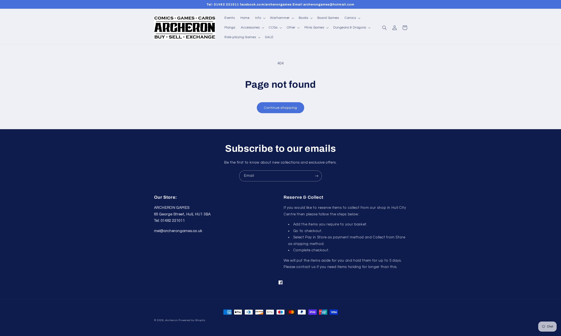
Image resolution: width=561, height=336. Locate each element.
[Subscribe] (317, 175)
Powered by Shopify (192, 320)
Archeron (171, 320)
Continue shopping (280, 107)
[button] (259, 18)
